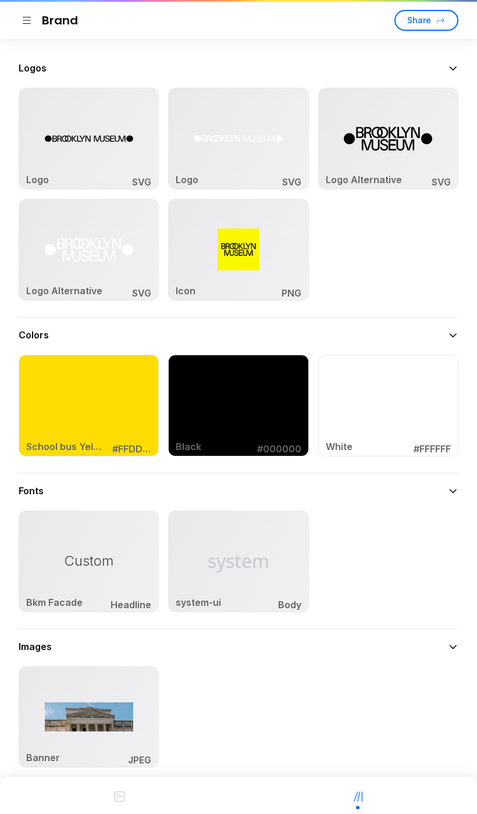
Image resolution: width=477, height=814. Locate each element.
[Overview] (119, 795)
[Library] (357, 795)
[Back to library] (27, 20)
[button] (238, 68)
